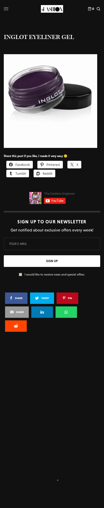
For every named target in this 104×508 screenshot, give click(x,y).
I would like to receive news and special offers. (54, 274)
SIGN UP (52, 261)
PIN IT (54, 101)
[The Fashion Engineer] (52, 9)
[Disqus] (52, 404)
